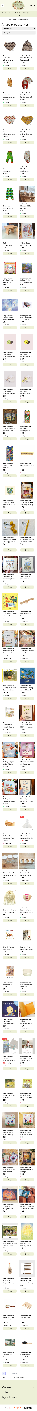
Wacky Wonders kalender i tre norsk (9, 281)
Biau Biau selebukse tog (8, 207)
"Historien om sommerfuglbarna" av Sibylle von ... (9, 577)
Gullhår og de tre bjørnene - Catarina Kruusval (9, 1096)
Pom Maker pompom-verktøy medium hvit (9, 392)
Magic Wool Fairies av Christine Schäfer (27, 762)
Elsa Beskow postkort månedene (7, 985)
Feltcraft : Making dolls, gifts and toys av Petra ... (26, 688)
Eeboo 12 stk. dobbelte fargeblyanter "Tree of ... (8, 466)
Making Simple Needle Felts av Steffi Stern (8, 800)
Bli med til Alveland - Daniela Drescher (27, 1207)
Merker (14, 19)
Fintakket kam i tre (27, 465)
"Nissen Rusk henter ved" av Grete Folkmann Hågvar (25, 244)
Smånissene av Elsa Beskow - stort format (10, 1244)
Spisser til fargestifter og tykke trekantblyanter (8, 1281)
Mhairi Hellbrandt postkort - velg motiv (9, 429)
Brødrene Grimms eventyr (26, 1170)
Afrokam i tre (25, 1317)
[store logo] (18, 5)
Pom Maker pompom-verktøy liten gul (26, 355)
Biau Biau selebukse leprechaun (7, 170)
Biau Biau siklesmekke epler (9, 133)
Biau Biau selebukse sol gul (9, 95)
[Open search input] (31, 5)
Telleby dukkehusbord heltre (8, 244)
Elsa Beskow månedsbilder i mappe (8, 725)
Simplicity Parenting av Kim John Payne (26, 800)
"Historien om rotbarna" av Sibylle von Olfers (26, 577)
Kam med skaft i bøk (25, 614)
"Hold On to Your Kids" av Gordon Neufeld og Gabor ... (26, 725)
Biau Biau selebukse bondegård (24, 170)
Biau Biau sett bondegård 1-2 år (26, 95)
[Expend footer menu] (34, 1392)
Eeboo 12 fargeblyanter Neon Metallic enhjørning (25, 429)
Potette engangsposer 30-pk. (9, 1059)
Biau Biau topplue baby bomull (26, 58)
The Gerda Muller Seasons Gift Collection (9, 1170)
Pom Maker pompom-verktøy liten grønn (9, 355)
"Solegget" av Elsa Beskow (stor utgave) (9, 688)
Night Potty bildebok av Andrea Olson (9, 1022)
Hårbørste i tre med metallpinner (9, 1318)
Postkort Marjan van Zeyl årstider (26, 1244)
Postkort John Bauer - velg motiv (26, 948)
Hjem (10, 19)
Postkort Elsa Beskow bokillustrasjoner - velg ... (9, 1355)
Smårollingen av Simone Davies (8, 651)
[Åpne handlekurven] (34, 5)
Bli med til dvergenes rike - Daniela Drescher (9, 1207)
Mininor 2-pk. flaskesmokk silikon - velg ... (27, 837)
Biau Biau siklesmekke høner (26, 133)
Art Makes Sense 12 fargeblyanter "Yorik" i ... (26, 318)
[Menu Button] (2, 5)
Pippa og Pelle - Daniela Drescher (26, 1133)
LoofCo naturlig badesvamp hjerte (26, 911)
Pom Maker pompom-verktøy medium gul (26, 392)
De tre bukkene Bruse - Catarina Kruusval (26, 1096)
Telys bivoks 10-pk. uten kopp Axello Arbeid (9, 540)
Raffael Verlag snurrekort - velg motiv (26, 281)
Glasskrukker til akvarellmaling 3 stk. (8, 874)
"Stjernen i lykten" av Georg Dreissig (26, 503)
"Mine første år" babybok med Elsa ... (9, 503)
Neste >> (14, 1373)
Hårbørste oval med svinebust (25, 1355)
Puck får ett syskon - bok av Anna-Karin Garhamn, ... (10, 614)
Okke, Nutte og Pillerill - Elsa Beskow (8, 948)
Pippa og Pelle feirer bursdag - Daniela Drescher (9, 1133)
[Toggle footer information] (34, 1387)
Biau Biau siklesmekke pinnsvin (7, 58)
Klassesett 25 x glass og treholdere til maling (25, 207)
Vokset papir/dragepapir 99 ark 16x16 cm (26, 1022)
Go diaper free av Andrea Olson (26, 1059)
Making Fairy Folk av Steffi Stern (9, 762)
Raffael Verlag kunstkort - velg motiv (8, 318)
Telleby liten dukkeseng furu (8, 837)
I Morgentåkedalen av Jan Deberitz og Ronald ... (27, 651)
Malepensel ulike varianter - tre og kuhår (26, 1281)
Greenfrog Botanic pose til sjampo (9, 911)
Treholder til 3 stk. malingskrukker (26, 874)
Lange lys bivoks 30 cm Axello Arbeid (27, 540)
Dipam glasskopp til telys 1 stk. (27, 985)
